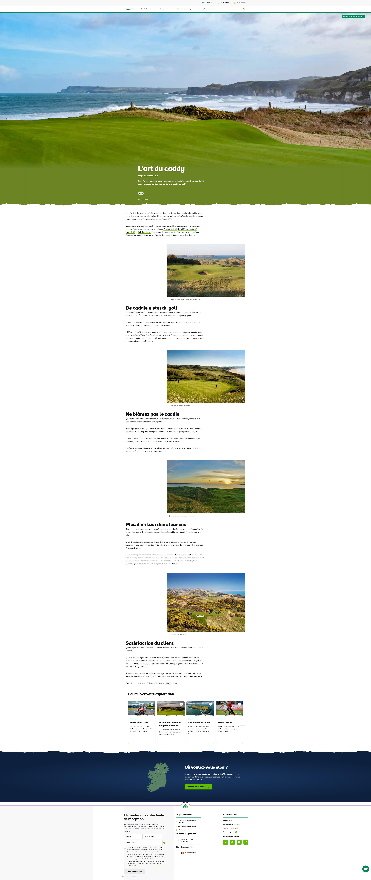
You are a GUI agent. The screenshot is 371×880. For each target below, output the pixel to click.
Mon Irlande (225, 2)
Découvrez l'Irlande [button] (196, 787)
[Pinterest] (232, 842)
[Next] (242, 722)
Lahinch (129, 232)
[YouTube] (239, 842)
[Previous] (128, 722)
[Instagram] (225, 842)
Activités (163, 9)
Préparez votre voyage (184, 9)
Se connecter (241, 2)
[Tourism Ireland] (131, 9)
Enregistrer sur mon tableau (352, 16)
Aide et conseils (208, 9)
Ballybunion (143, 232)
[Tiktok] (245, 842)
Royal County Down (186, 229)
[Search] (243, 9)
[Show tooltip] (164, 843)
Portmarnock (168, 229)
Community (209, 2)
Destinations (145, 9)
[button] (152, 704)
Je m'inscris (132, 872)
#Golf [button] (141, 193)
